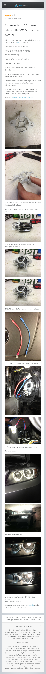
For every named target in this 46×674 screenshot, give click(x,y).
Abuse (26, 620)
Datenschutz (37, 617)
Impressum (9, 617)
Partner (24, 617)
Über (29, 617)
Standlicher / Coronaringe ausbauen (22, 97)
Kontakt (17, 617)
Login (38, 620)
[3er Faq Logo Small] (23, 5)
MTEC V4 (19, 42)
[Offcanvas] (5, 5)
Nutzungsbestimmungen (14, 620)
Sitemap (32, 620)
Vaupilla (31, 605)
